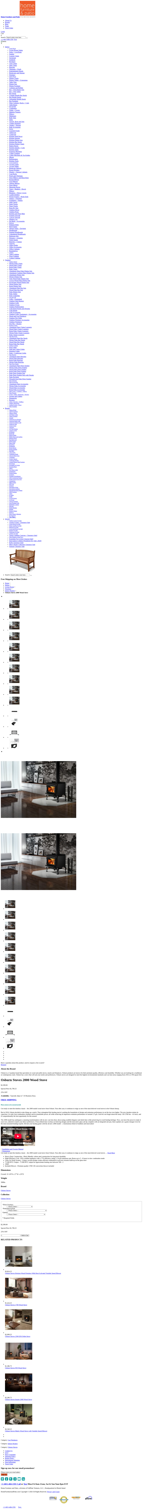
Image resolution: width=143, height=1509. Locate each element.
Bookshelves (13, 251)
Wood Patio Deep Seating (17, 369)
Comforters (13, 108)
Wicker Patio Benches (16, 362)
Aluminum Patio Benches (17, 356)
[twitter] (15, 1480)
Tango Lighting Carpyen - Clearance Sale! (23, 535)
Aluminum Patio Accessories (18, 384)
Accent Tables (14, 166)
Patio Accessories (13, 382)
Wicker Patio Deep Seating (18, 368)
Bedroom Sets (14, 236)
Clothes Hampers (15, 123)
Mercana (11, 506)
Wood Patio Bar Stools (16, 342)
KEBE (10, 497)
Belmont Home (13, 438)
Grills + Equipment (15, 299)
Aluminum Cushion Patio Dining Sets (21, 273)
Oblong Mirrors (14, 183)
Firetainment (12, 471)
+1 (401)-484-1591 (7, 39)
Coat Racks (13, 174)
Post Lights (13, 347)
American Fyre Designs (15, 419)
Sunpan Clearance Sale (16, 546)
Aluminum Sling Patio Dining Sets (20, 271)
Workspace (12, 243)
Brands (7, 22)
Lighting (11, 252)
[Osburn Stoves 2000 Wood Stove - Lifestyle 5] (14, 651)
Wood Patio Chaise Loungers (19, 329)
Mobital (11, 509)
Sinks (11, 120)
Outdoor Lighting (13, 345)
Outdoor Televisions (14, 403)
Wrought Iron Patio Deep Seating (20, 379)
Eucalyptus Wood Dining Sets (19, 282)
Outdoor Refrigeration (16, 307)
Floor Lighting (14, 256)
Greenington (12, 481)
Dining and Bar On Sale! (15, 526)
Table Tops (13, 82)
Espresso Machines (15, 151)
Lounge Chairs (14, 56)
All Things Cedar (13, 415)
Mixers (11, 157)
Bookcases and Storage (17, 73)
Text (15, 39)
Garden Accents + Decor (15, 405)
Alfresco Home (13, 413)
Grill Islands (13, 310)
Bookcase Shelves (15, 168)
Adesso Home (12, 410)
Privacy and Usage (53, 1492)
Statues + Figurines (15, 198)
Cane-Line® (12, 452)
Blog (6, 24)
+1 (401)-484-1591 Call (11, 1484)
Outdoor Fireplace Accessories (19, 320)
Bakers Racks (13, 146)
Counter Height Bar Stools (18, 95)
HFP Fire (11, 484)
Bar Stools (12, 93)
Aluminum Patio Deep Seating (19, 366)
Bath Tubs (12, 118)
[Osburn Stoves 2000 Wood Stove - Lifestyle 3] (14, 630)
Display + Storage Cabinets (18, 172)
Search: (3, 37)
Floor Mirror (13, 185)
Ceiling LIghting (14, 258)
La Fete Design (13, 498)
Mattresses (12, 116)
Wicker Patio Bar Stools (17, 340)
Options (5, 1212)
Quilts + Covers (14, 110)
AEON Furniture (13, 411)
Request (3, 1065)
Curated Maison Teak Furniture (17, 462)
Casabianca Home (13, 454)
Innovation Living (13, 487)
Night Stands (13, 240)
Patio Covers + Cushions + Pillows (18, 391)
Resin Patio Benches (16, 360)
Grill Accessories (14, 312)
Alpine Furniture (13, 416)
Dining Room (12, 76)
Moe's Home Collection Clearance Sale (22, 544)
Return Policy (9, 1458)
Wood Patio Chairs (15, 265)
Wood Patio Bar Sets (16, 290)
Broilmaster (12, 446)
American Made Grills (14, 421)
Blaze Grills (12, 443)
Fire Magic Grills (13, 470)
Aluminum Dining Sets (16, 275)
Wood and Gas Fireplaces (17, 316)
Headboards (13, 230)
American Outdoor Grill (15, 422)
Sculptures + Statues (16, 200)
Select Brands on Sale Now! (16, 537)
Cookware (12, 134)
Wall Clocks (13, 202)
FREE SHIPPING (9, 1100)
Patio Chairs (13, 269)
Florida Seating (13, 473)
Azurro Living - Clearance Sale (19, 522)
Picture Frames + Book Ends (18, 197)
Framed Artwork (14, 215)
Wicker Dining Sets (15, 277)
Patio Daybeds (14, 377)
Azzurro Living (13, 430)
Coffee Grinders (14, 153)
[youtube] (19, 1480)
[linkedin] (23, 1480)
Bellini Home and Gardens (15, 437)
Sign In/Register (10, 1462)
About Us (8, 20)
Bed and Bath (12, 106)
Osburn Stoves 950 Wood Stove (15, 1368)
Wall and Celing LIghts (17, 349)
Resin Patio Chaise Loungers (18, 331)
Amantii (11, 418)
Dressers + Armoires (16, 238)
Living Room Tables (16, 50)
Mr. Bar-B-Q (12, 515)
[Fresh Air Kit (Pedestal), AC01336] (14, 748)
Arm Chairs (13, 63)
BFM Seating (12, 441)
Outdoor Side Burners (16, 301)
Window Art (13, 219)
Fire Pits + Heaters (15, 324)
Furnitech (11, 474)
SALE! (7, 519)
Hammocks (13, 398)
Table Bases (13, 105)
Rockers (12, 400)
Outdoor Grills (14, 303)
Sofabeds (12, 60)
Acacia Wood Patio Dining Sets (19, 280)
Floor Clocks (13, 206)
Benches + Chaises (15, 242)
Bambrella (11, 433)
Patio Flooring (12, 393)
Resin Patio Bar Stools (16, 344)
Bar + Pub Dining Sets (16, 90)
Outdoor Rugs (14, 212)
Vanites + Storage (15, 125)
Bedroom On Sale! (14, 527)
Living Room (12, 48)
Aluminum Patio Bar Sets (17, 288)
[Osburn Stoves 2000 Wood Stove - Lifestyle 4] (14, 641)
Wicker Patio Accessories (17, 386)
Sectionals (12, 58)
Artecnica (11, 427)
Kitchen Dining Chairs (16, 144)
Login (3, 31)
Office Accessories (15, 247)
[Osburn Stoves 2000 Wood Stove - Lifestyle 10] (14, 705)
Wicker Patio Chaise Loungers (19, 333)
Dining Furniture (14, 86)
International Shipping (12, 1460)
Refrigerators (13, 159)
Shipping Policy (10, 1456)
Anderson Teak (13, 424)
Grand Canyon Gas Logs (15, 479)
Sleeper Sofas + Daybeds (17, 228)
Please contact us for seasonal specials (11, 1104)
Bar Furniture (13, 101)
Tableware (12, 133)
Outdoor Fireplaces (15, 322)
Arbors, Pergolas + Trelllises (16, 402)
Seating (11, 54)
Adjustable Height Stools (17, 99)
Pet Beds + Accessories (17, 221)
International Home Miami (15, 490)
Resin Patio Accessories (17, 390)
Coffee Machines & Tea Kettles (19, 155)
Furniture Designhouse (15, 476)
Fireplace (12, 75)
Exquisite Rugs (13, 467)
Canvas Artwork (14, 217)
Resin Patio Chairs (15, 267)
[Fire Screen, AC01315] (14, 737)
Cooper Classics (13, 459)
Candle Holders (14, 195)
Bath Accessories (15, 127)
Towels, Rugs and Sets (16, 121)
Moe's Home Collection (15, 514)
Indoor (7, 47)
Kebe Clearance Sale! (16, 543)
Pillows (11, 114)
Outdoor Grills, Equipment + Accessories (22, 314)
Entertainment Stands (16, 71)
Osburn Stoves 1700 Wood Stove (16, 1305)
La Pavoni (11, 500)
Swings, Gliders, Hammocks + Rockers (19, 394)
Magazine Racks (14, 187)
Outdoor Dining (13, 262)
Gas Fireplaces (12, 1440)
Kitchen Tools (14, 161)
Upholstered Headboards (17, 234)
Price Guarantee (10, 1454)
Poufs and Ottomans (16, 176)
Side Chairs (13, 65)
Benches (12, 67)
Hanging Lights (14, 351)
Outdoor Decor (14, 210)
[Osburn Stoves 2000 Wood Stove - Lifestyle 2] (14, 619)
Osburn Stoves (6, 1190)
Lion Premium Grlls (14, 503)
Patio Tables (13, 294)
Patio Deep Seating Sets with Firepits (21, 375)
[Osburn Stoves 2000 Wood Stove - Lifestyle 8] (14, 684)
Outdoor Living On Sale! (15, 521)
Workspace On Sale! (14, 532)
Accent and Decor (13, 162)
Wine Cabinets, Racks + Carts (19, 103)
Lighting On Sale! (13, 533)
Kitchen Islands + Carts (17, 148)
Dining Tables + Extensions (18, 80)
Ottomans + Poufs (15, 69)
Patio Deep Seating (14, 364)
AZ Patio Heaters (13, 429)
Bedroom (11, 223)
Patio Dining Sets (15, 292)
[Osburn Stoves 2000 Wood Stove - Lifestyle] (14, 609)
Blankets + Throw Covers (17, 193)
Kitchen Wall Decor (15, 136)
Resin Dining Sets (15, 286)
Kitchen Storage (14, 138)
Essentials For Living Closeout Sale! (21, 539)
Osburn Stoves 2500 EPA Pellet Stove (17, 1336)
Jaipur (10, 493)
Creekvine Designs (14, 460)
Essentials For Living (14, 465)
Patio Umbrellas (14, 296)
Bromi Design (12, 448)
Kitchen (11, 129)
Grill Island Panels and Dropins (19, 309)
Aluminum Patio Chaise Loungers (20, 327)
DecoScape (12, 463)
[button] (31, 575)
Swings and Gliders (15, 396)
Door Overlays (8, 1205)
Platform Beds (14, 225)
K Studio (11, 495)
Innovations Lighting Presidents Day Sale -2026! (25, 541)
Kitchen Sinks (14, 150)
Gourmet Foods (14, 131)
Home (7, 583)
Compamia (12, 457)
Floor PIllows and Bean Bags (19, 178)
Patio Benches (12, 355)
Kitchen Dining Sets (16, 140)
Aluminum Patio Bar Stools (18, 338)
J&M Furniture (13, 492)
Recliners (12, 62)
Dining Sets (13, 84)
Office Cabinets (14, 249)
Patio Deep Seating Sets (17, 373)
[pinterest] (10, 1480)
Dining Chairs (14, 78)
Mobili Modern (13, 508)
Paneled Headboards (16, 232)
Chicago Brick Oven (14, 456)
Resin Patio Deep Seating (17, 371)
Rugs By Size (13, 208)
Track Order (9, 28)
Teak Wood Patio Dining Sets (19, 279)
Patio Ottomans (13, 380)
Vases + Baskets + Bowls (17, 189)
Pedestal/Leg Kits (9, 1208)
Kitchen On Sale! (13, 530)
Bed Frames (13, 227)
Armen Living (12, 426)
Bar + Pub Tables (15, 92)
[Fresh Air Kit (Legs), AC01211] (14, 726)
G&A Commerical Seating (15, 478)
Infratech (11, 485)
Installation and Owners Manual (12, 1149)
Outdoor (8, 260)
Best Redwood (13, 440)
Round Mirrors (14, 180)
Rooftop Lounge (13, 325)
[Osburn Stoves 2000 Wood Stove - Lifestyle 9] (14, 694)
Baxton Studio (12, 435)
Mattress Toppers (15, 112)
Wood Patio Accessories (17, 388)
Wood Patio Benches (16, 358)
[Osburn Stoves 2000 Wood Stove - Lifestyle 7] (14, 673)
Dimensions (6, 1151)
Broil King (12, 444)
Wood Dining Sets (15, 284)
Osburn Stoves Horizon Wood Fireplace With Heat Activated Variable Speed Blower (33, 1273)
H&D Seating (12, 482)
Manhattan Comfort (14, 504)
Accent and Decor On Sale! (16, 529)
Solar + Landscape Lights (17, 353)
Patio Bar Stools (13, 336)
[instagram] (2, 1480)
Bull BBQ (11, 451)
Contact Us (8, 1451)
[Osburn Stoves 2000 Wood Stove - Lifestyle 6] (14, 662)
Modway (11, 512)
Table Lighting (14, 254)
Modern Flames (13, 511)
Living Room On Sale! (15, 524)
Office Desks (13, 245)
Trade (7, 26)
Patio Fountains (13, 406)
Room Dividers (14, 170)
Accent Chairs (14, 164)
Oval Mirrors (13, 181)
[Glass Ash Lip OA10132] (14, 716)
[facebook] (6, 1480)
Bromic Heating (13, 449)
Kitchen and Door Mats (17, 214)
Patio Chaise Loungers (16, 335)
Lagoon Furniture (13, 501)
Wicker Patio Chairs (15, 263)
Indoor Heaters (10, 591)
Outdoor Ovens (14, 305)
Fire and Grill (12, 297)
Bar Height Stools (15, 97)
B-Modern (11, 432)
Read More (111, 1153)
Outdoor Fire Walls (15, 318)
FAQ (6, 1453)
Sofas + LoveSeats (15, 52)
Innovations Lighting (14, 489)
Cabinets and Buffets (16, 88)
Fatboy (11, 468)
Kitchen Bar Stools (15, 142)
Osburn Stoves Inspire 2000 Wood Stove (18, 1399)
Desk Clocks (13, 204)
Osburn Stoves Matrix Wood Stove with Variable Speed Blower (26, 1431)
